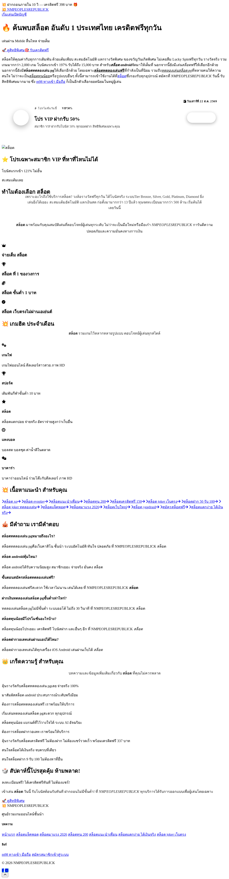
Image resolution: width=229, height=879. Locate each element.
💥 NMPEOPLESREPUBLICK (25, 9)
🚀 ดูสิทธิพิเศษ (13, 50)
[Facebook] (3, 870)
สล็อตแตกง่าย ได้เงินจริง (137, 834)
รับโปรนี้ (204, 117)
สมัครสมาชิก (42, 854)
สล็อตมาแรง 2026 (53, 834)
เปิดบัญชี (20, 14)
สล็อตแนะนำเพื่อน (103, 834)
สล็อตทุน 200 (78, 834)
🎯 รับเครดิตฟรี (37, 50)
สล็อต (121, 76)
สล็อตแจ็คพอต (27, 834)
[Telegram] (6, 870)
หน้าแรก (8, 834)
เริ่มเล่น (7, 14)
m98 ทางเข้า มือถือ (50, 82)
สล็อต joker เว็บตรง (171, 834)
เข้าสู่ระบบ (60, 854)
